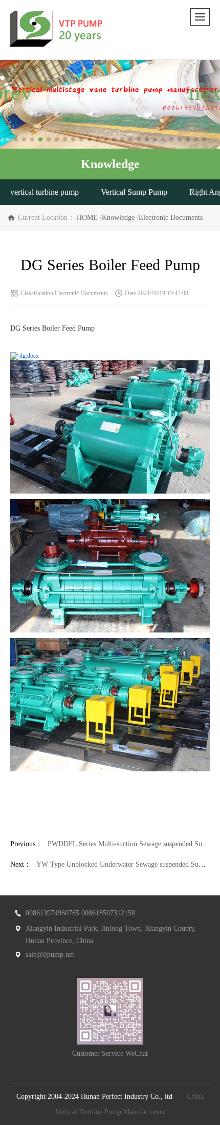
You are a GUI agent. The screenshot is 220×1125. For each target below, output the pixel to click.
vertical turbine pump (44, 192)
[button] (16, 139)
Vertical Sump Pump (134, 192)
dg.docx (29, 355)
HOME (87, 217)
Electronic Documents (171, 217)
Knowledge (118, 217)
